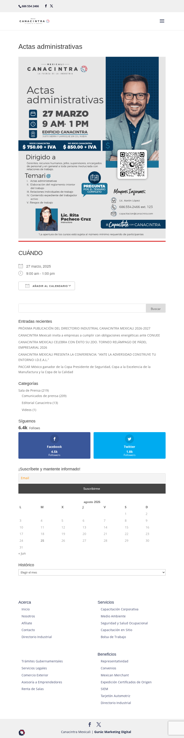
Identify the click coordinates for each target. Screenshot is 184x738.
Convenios (108, 668)
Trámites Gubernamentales (42, 661)
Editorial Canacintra (37, 403)
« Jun (22, 553)
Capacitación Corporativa (119, 609)
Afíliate (27, 623)
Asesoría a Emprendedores (42, 682)
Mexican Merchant (115, 675)
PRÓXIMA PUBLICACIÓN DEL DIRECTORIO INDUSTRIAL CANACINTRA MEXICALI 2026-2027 (84, 328)
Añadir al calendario (50, 286)
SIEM (104, 689)
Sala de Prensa (29, 390)
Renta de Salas (33, 689)
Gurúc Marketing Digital (112, 732)
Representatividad (114, 661)
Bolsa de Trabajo (113, 637)
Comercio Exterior (35, 675)
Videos (27, 410)
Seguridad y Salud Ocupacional (124, 623)
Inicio (26, 609)
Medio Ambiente (113, 616)
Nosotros (28, 616)
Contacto (28, 630)
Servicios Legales (34, 668)
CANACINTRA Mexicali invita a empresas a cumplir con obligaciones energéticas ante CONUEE (89, 335)
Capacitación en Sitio (116, 630)
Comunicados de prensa (40, 396)
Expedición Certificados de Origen (126, 682)
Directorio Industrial (37, 637)
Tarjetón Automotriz (115, 696)
